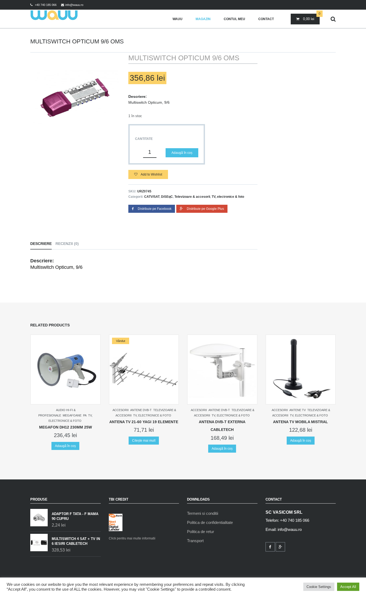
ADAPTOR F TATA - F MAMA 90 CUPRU (75, 516)
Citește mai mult (143, 440)
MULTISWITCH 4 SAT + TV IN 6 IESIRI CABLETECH (76, 541)
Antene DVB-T (141, 410)
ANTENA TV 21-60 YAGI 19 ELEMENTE (143, 422)
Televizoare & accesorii (192, 197)
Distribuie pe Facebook (154, 209)
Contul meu (234, 19)
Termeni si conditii (202, 513)
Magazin (203, 19)
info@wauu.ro (74, 4)
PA (85, 415)
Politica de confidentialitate (210, 522)
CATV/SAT (151, 197)
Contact (266, 19)
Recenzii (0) (67, 243)
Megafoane (72, 415)
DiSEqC (167, 197)
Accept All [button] (348, 587)
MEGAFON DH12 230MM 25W (65, 427)
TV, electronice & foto (228, 197)
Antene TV (297, 410)
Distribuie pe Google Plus (205, 209)
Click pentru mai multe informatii (132, 538)
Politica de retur (200, 531)
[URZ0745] (75, 98)
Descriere (41, 243)
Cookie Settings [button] (319, 587)
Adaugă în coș (181, 153)
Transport (195, 540)
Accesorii (121, 410)
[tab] (42, 244)
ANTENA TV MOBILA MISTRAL (300, 422)
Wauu (177, 19)
